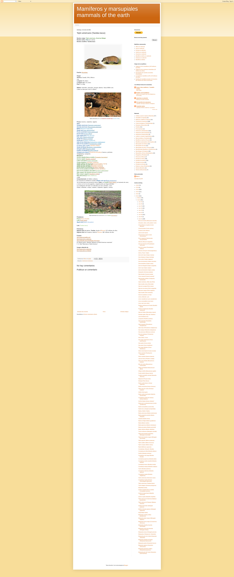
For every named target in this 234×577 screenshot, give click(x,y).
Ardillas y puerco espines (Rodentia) (145, 116)
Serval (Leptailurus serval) (144, 294)
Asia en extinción (140, 48)
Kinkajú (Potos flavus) (143, 381)
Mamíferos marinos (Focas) (142, 140)
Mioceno (103, 230)
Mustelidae (85, 72)
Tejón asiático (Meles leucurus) (146, 442)
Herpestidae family (143, 512)
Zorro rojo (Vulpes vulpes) (144, 268)
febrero (139, 197)
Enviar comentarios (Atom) (90, 314)
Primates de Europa (141, 164)
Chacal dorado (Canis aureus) (145, 228)
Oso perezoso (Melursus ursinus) (146, 332)
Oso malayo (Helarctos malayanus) (147, 330)
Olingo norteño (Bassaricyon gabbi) (147, 371)
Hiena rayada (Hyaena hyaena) (146, 356)
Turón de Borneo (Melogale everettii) (147, 431)
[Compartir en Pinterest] (102, 259)
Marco (137, 176)
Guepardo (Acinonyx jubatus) (145, 272)
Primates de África (140, 158)
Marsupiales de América (142, 143)
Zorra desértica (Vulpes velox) (145, 263)
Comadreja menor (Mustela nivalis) (147, 464)
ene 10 (140, 212)
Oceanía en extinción (141, 54)
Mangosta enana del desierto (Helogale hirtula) (145, 529)
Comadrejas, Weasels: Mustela (146, 449)
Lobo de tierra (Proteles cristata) (146, 358)
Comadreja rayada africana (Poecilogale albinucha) (145, 480)
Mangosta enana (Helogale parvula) (147, 532)
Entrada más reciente (82, 311)
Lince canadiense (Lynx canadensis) (147, 299)
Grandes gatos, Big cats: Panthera (146, 314)
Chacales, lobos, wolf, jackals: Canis (147, 223)
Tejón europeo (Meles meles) (145, 444)
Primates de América (141, 160)
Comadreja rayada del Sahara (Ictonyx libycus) (145, 398)
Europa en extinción (141, 50)
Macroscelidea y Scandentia (143, 138)
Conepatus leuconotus (101, 157)
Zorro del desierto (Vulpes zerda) (146, 270)
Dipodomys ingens (94, 174)
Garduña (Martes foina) (144, 418)
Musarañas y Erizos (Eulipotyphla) (144, 153)
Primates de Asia (140, 162)
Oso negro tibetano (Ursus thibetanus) (144, 348)
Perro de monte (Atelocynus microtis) (147, 220)
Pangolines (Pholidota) (141, 155)
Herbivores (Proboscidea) (142, 134)
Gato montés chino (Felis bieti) (145, 284)
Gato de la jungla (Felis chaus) (146, 286)
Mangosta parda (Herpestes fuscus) (147, 543)
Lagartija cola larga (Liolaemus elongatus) (145, 103)
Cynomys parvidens (99, 169)
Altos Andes (138, 90)
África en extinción (140, 46)
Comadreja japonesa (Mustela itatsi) (147, 459)
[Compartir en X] (98, 259)
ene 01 (140, 219)
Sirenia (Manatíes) (140, 168)
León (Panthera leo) (143, 316)
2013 (137, 193)
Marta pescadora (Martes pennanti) (147, 427)
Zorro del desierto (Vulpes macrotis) (147, 261)
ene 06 (140, 214)
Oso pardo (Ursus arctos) (144, 343)
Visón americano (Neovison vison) (146, 477)
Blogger (126, 565)
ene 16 (140, 208)
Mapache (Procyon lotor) (144, 378)
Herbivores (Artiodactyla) (142, 130)
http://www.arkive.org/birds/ (84, 250)
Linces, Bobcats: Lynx (143, 297)
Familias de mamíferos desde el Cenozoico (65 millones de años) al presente (146, 79)
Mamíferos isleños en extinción (143, 56)
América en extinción (141, 52)
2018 (137, 187)
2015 (137, 189)
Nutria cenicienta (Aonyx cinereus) (146, 386)
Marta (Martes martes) (143, 423)
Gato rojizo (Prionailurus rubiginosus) (147, 327)
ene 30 (140, 201)
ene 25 (140, 204)
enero (138, 200)
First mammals (139, 129)
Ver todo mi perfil (138, 178)
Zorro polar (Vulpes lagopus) (145, 259)
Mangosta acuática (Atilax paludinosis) (144, 515)
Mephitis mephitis (90, 159)
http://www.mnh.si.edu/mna (84, 239)
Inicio (104, 311)
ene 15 (140, 210)
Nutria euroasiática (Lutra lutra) (146, 406)
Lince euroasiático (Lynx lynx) (145, 301)
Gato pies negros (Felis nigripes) (146, 290)
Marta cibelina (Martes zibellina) (146, 429)
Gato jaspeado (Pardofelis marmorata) (144, 321)
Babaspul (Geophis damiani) (142, 99)
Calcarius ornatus (95, 145)
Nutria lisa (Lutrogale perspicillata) (146, 408)
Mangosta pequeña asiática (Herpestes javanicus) (145, 549)
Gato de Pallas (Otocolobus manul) (147, 312)
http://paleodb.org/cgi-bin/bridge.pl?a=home (88, 240)
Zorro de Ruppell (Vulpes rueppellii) (147, 265)
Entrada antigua (124, 311)
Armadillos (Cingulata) (141, 117)
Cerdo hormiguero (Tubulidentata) (144, 123)
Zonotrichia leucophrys (96, 152)
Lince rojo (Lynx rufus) (143, 303)
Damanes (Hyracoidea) (141, 125)
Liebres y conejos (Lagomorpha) (144, 136)
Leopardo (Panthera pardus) (145, 318)
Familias (138, 127)
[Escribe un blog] (96, 259)
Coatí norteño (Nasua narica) (145, 373)
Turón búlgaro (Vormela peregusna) (147, 485)
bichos (77, 25)
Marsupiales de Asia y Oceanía (143, 147)
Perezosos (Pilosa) (140, 156)
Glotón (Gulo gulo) (143, 392)
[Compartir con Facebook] (100, 259)
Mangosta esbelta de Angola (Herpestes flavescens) (145, 540)
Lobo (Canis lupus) (143, 232)
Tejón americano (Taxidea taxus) (146, 483)
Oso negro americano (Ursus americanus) (145, 340)
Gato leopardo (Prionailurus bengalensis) (145, 325)
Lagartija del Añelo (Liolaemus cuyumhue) (145, 107)
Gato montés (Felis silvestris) (145, 292)
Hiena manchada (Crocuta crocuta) (147, 351)
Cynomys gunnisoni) (98, 167)
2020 (137, 185)
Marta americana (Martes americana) (147, 413)
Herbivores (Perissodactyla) (143, 132)
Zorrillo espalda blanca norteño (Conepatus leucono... (146, 490)
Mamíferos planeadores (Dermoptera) (145, 142)
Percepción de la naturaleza (143, 102)
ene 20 (140, 206)
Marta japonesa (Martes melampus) (147, 425)
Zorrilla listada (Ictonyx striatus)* (146, 401)
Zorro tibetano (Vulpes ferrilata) (146, 257)
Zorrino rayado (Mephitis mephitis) (146, 496)
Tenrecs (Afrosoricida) (141, 169)
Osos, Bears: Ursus (143, 337)
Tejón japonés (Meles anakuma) (146, 440)
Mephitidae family (142, 487)
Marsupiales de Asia (141, 145)
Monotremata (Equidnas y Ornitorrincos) (146, 149)
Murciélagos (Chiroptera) (142, 151)
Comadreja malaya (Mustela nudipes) (147, 466)
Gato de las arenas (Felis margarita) (147, 288)
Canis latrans (112, 182)
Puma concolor (85, 218)
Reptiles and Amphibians (142, 92)
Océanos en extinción (141, 57)
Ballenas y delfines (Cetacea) (143, 119)
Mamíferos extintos (140, 59)
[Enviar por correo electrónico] (95, 259)
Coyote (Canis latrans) (144, 230)
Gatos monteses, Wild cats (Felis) (146, 282)
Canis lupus (83, 220)
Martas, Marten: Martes (144, 411)
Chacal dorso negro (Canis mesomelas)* (145, 235)
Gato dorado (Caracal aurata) (145, 274)
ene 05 (140, 216)
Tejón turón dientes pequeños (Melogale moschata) (145, 434)
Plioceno (99, 232)
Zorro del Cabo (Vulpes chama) (146, 255)
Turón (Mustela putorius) (144, 468)
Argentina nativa (140, 106)
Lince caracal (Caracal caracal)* (146, 276)
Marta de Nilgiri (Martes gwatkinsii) (147, 420)
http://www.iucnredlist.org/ (83, 237)
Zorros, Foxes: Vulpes (143, 253)
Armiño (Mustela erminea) (144, 453)
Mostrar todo (154, 109)
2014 (137, 191)
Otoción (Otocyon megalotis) (145, 241)
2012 (137, 196)
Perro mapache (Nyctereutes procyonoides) (145, 239)
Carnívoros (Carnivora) (87, 260)
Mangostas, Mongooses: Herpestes (147, 534)
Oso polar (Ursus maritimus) (145, 345)
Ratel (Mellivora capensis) (144, 447)
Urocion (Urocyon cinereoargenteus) (147, 250)
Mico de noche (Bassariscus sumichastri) (145, 365)
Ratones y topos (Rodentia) (142, 166)
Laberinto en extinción (142, 98)
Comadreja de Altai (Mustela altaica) (147, 451)
